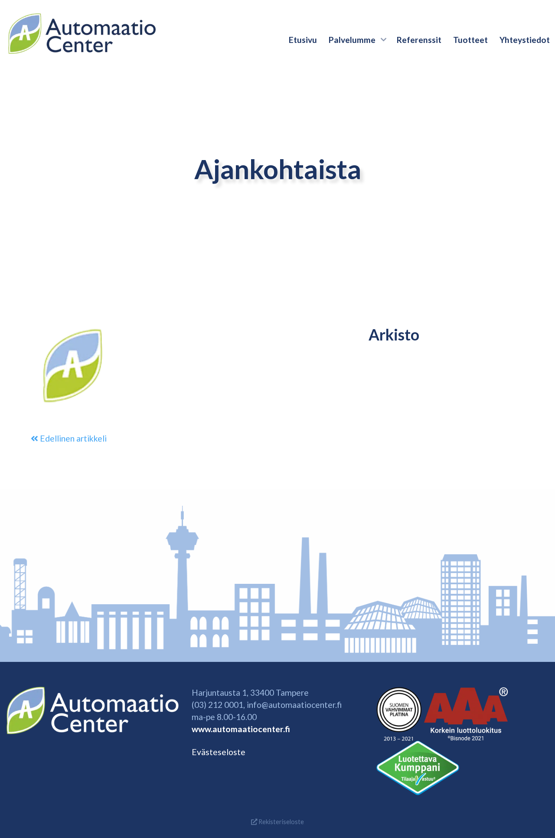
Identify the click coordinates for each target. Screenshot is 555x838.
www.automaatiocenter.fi (241, 729)
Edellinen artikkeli (72, 438)
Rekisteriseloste (280, 821)
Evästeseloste (218, 752)
